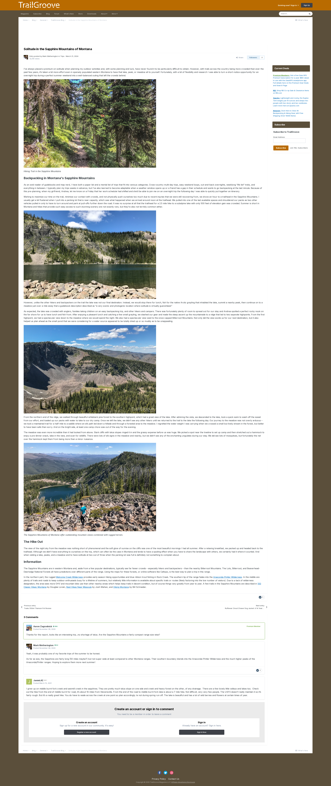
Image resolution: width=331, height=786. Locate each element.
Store (80, 14)
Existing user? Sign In (288, 5)
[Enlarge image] (90, 123)
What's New (69, 14)
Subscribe (37, 14)
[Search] (310, 14)
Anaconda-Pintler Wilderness (227, 577)
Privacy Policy (159, 779)
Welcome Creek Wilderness (69, 577)
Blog (48, 14)
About (103, 14)
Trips (62, 56)
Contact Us (173, 779)
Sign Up (307, 5)
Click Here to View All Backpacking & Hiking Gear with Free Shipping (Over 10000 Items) (288, 113)
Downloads (91, 14)
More (114, 14)
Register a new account (86, 732)
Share (240, 57)
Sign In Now (201, 732)
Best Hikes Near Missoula (79, 587)
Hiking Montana (121, 587)
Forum (56, 14)
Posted (44, 629)
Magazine (25, 14)
